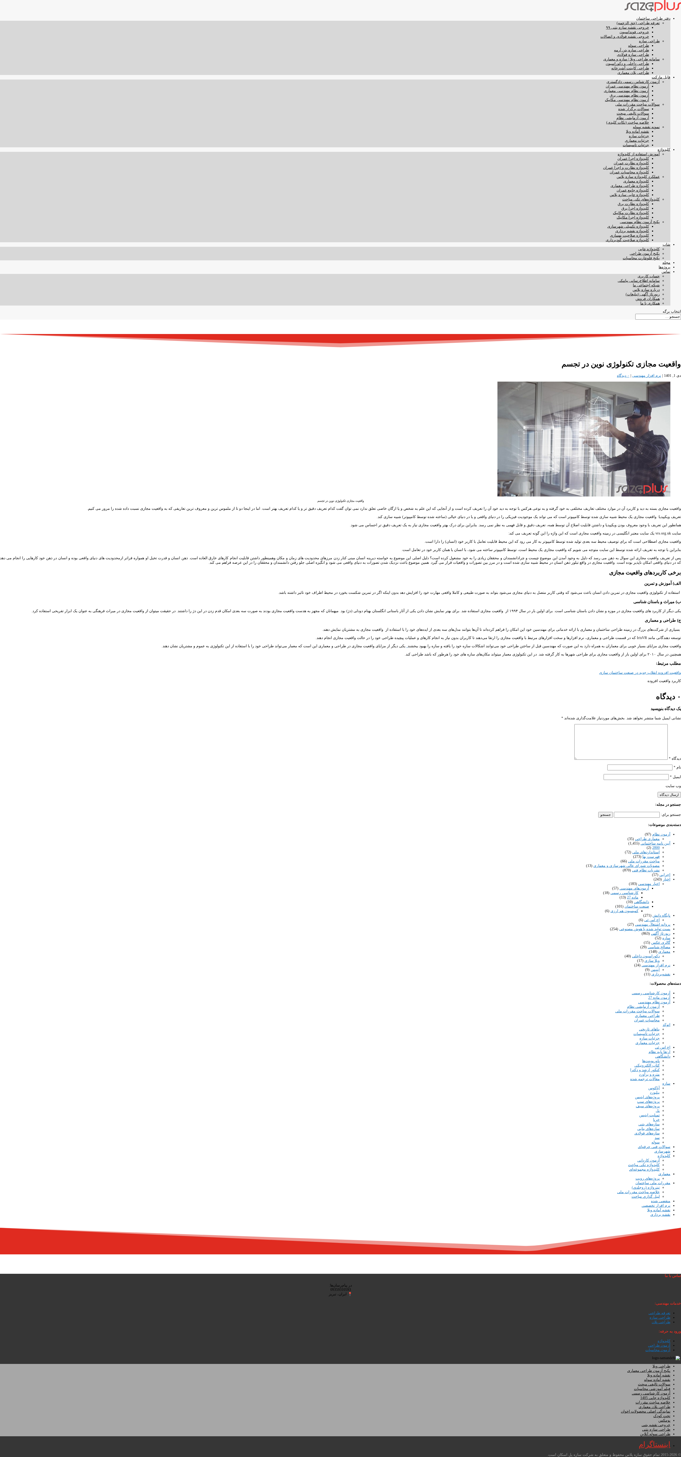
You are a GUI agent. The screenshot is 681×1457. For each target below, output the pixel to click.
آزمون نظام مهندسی (654, 1002)
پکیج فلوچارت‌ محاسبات (641, 258)
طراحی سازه (649, 41)
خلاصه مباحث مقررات (653, 1402)
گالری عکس (660, 943)
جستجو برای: (671, 815)
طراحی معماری (647, 1016)
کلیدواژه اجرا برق (635, 208)
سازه (666, 938)
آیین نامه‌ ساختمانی (655, 843)
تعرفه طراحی (659, 1313)
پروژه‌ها (664, 267)
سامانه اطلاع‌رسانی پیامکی (639, 281)
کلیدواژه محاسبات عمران (629, 172)
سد (657, 1138)
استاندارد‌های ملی (646, 852)
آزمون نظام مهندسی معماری (626, 91)
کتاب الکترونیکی (647, 1065)
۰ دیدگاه (623, 376)
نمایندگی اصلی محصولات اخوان (645, 1411)
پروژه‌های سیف (648, 1106)
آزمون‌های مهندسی (634, 888)
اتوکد (666, 1025)
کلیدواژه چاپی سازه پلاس (629, 195)
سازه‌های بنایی (648, 1129)
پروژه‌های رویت (648, 1178)
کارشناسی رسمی (624, 893)
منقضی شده (660, 1201)
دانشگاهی (641, 902)
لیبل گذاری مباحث (646, 1197)
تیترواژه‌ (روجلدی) (646, 1187)
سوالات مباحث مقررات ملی (637, 104)
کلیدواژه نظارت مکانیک (631, 213)
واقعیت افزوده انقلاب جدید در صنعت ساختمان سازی (640, 673)
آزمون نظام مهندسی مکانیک (627, 100)
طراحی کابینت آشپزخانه (630, 68)
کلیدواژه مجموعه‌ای (644, 1169)
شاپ (666, 245)
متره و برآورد (649, 1074)
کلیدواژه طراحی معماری (630, 186)
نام (677, 767)
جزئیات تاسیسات (636, 145)
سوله (655, 1142)
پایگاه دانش (661, 915)
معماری (664, 952)
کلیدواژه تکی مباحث (644, 1165)
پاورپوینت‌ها (651, 1061)
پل (658, 1111)
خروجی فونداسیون (634, 32)
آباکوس (654, 1088)
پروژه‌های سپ (648, 1102)
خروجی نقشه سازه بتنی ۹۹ (627, 28)
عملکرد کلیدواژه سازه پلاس (638, 177)
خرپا (656, 1120)
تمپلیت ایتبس (649, 1115)
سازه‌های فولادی (647, 1133)
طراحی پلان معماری (633, 73)
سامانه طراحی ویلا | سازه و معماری (631, 59)
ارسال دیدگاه (669, 795)
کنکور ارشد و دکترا (645, 1070)
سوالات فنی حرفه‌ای (654, 1147)
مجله (666, 263)
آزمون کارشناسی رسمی (651, 993)
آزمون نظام (661, 834)
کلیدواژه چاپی (649, 249)
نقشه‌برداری (660, 974)
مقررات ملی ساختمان (653, 1183)
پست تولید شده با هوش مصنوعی (644, 929)
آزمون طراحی (659, 1345)
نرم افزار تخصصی (656, 1206)
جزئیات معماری (637, 141)
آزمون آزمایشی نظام (632, 118)
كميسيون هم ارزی (624, 911)
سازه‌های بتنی (649, 1124)
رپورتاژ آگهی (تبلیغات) (643, 294)
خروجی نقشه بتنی (656, 1425)
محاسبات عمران (647, 1020)
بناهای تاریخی (649, 1029)
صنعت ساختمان (637, 906)
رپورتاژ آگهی (660, 934)
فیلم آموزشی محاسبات (652, 1389)
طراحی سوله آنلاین (655, 1434)
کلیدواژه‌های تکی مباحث (641, 199)
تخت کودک (661, 1416)
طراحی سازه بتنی (656, 1429)
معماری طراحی (647, 839)
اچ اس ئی (652, 920)
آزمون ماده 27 (659, 998)
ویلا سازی (652, 961)
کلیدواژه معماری (636, 181)
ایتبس (655, 970)
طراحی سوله (638, 46)
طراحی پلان (661, 1322)
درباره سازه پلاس (646, 290)
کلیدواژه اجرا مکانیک (633, 217)
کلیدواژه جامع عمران (633, 190)
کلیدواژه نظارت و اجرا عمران (626, 168)
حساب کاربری (649, 276)
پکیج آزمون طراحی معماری (648, 1371)
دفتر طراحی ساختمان (653, 18)
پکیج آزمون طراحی (645, 254)
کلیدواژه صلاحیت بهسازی (629, 235)
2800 (656, 848)
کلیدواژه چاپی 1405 (655, 1398)
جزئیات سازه (639, 136)
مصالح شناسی (659, 947)
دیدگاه (675, 759)
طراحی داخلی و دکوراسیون (627, 64)
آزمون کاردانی (648, 1160)
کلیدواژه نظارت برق (633, 204)
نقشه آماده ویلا (637, 131)
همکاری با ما (650, 303)
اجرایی (664, 875)
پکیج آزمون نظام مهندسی (640, 222)
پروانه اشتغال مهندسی (652, 924)
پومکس (664, 1420)
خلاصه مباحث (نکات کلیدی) (627, 122)
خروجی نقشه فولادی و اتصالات (624, 37)
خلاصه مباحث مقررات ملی (638, 1192)
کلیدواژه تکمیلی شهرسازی (628, 226)
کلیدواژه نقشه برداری (632, 231)
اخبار (666, 879)
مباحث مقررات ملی (644, 861)
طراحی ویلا (661, 1366)
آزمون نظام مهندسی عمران (627, 86)
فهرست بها (651, 857)
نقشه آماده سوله (657, 1380)
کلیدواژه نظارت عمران (631, 163)
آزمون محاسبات (657, 1350)
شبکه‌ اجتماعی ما (646, 285)
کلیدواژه (664, 150)
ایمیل (675, 777)
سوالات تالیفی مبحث (633, 113)
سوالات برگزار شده (633, 109)
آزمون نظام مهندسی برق (629, 95)
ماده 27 (632, 897)
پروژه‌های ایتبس (647, 1097)
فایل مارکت (661, 77)
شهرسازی (662, 1151)
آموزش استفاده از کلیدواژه (639, 154)
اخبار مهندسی (649, 884)
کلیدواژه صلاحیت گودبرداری (627, 240)
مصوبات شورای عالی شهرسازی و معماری (626, 866)
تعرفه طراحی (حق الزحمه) (638, 23)
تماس (666, 272)
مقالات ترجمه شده (645, 1079)
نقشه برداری (660, 1215)
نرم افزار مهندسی (646, 376)
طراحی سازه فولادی (633, 55)
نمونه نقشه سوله (646, 127)
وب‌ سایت (673, 786)
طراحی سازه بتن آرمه (631, 50)
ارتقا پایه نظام (659, 1052)
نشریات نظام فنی (646, 870)
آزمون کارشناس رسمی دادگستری (633, 82)
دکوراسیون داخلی (646, 956)
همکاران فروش (648, 299)
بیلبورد (655, 1093)
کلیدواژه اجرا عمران (633, 159)
